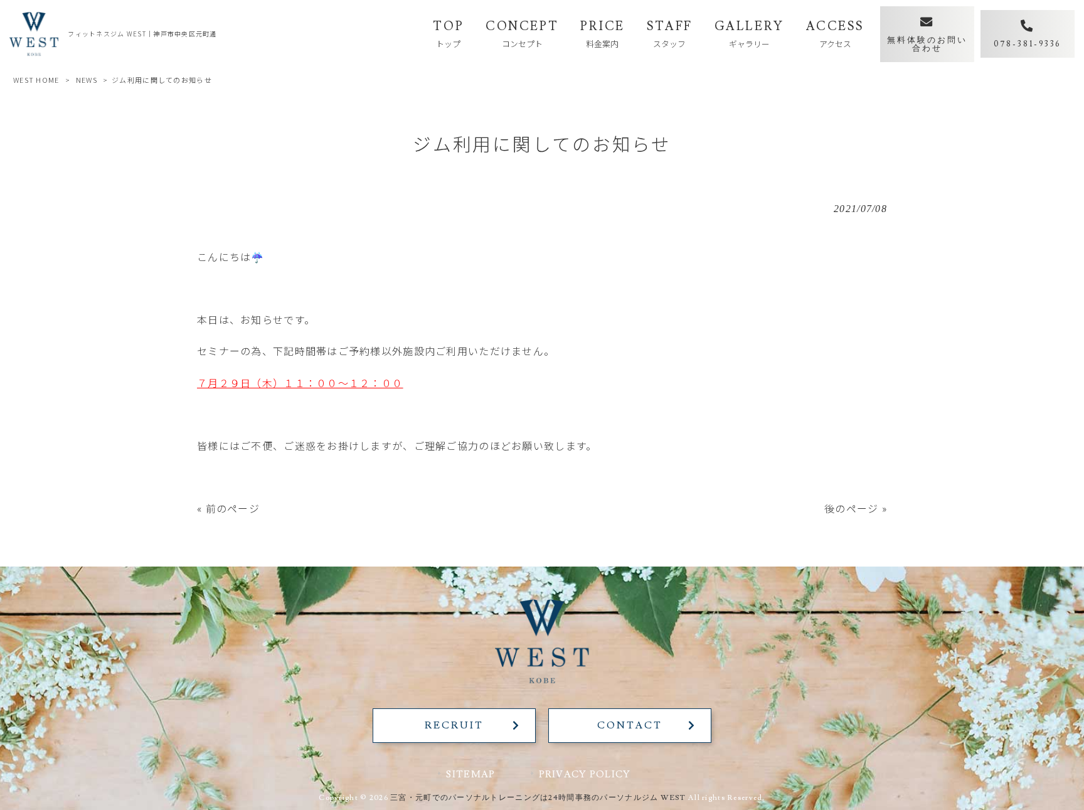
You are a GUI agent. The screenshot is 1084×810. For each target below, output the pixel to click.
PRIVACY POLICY (585, 774)
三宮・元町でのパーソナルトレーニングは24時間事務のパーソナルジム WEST (538, 797)
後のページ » (855, 508)
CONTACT (629, 725)
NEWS (86, 80)
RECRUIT (454, 725)
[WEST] (33, 34)
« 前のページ (228, 508)
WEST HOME (36, 80)
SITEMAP (470, 774)
